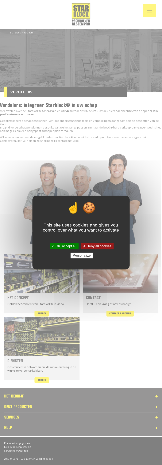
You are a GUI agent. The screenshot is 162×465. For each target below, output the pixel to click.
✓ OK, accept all (64, 246)
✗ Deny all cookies (97, 246)
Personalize (82, 255)
